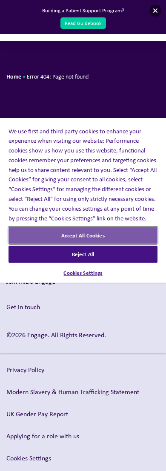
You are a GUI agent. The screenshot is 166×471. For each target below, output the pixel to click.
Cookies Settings (82, 272)
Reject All (83, 254)
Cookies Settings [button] (28, 458)
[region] (83, 235)
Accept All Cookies (82, 235)
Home (13, 76)
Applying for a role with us (42, 436)
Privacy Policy (25, 369)
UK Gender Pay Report (37, 413)
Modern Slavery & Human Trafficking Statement (72, 391)
